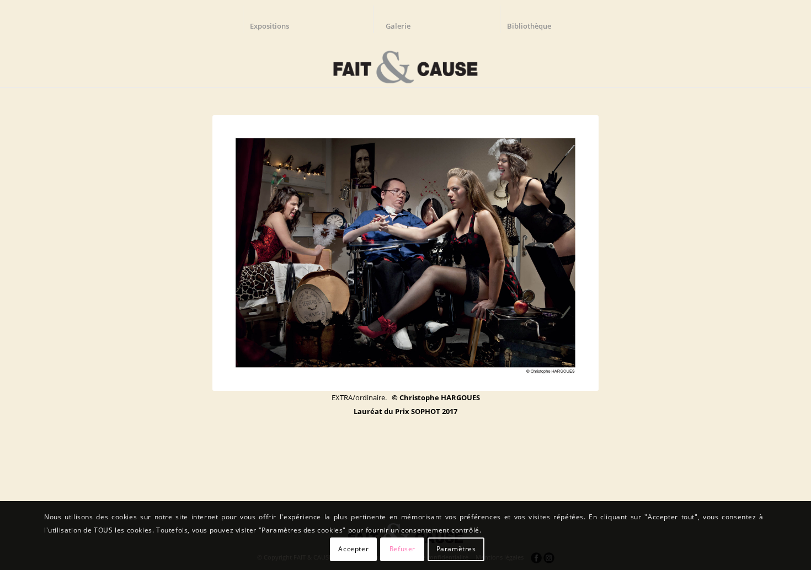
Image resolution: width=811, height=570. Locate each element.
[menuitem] (275, 19)
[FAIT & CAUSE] (405, 63)
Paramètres (456, 548)
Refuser (402, 548)
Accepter (353, 548)
